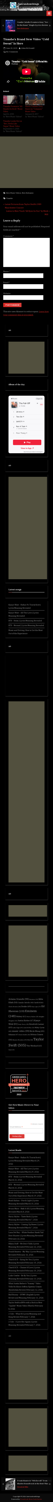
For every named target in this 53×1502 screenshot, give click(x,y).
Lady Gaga (17, 1028)
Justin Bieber (26, 1020)
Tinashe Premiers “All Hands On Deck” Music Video (13, 109)
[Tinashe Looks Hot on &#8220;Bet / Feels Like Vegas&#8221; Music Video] (14, 126)
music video (20, 1031)
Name (6, 271)
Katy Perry (23, 1024)
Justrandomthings (28, 3)
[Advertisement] (26, 162)
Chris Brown (14, 1007)
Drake (26, 1006)
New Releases (23, 28)
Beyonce (33, 999)
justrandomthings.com (19, 1084)
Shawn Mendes (19, 1040)
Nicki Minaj (37, 1031)
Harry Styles (33, 1017)
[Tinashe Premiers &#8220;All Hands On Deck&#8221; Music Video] (13, 99)
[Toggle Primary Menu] (49, 13)
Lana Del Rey (28, 1028)
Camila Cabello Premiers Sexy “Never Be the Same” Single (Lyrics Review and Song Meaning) (34, 24)
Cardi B (38, 1002)
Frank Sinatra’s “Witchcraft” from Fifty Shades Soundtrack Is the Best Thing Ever (34, 1482)
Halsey (21, 1016)
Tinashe (9, 198)
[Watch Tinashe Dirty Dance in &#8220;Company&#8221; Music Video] (35, 99)
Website (7, 293)
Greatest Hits (22, 1487)
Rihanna (13, 1035)
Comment (8, 236)
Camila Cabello (25, 1003)
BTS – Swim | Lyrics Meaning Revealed (25, 620)
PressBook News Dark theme (31, 1499)
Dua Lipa (36, 1007)
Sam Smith (24, 1035)
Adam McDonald (27, 48)
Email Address (16, 1127)
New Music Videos (13, 193)
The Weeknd (34, 1046)
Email (6, 282)
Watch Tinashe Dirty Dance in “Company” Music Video (34, 109)
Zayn (11, 1050)
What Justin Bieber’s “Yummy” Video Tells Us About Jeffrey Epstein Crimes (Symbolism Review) (25, 1286)
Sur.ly (24, 1090)
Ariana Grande (18, 999)
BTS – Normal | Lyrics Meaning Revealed (26, 625)
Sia (30, 1040)
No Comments (12, 52)
